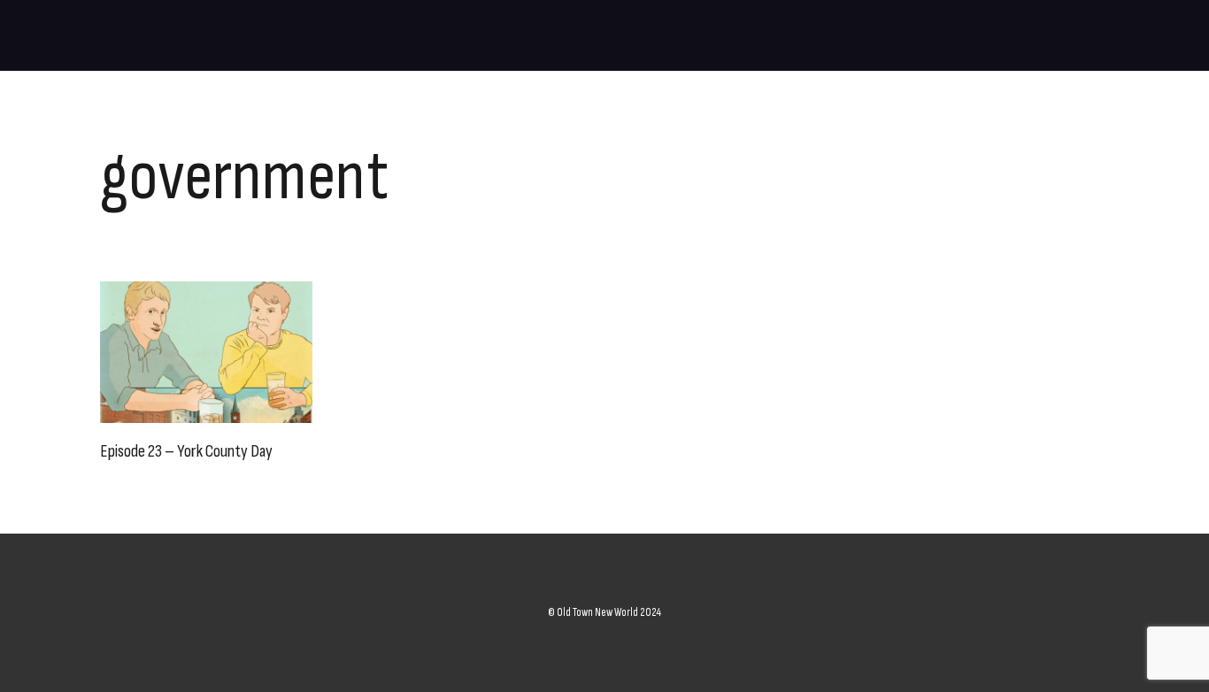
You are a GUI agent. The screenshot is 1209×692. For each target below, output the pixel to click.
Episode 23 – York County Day (186, 451)
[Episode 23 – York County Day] (206, 352)
